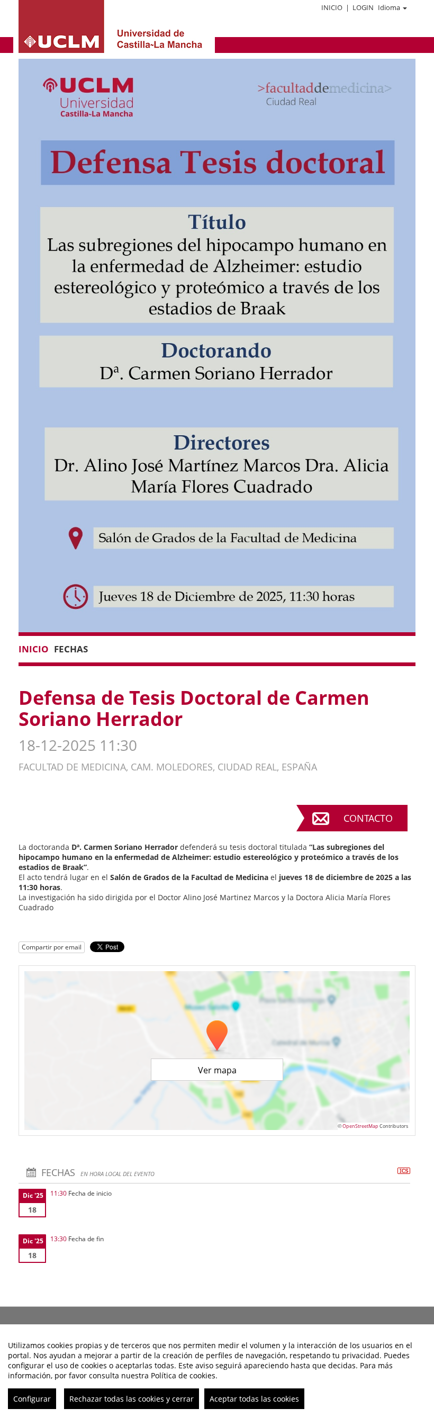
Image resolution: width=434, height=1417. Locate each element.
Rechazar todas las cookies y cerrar (131, 1399)
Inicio (331, 7)
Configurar (32, 1399)
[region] (217, 1370)
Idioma (389, 7)
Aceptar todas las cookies (254, 1399)
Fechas (71, 649)
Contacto (368, 818)
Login (363, 7)
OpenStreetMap (360, 1126)
